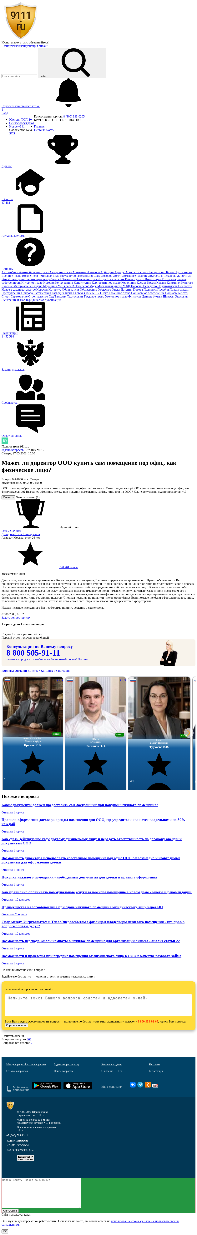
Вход (5, 113)
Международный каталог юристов (26, 1064)
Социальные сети (176, 293)
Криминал (174, 282)
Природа (27, 293)
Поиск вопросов (63, 1071)
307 (29, 1039)
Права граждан (179, 289)
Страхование (19, 296)
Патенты (127, 289)
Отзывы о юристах (17, 1071)
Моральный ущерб (110, 286)
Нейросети (185, 286)
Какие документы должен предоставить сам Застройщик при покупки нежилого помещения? (80, 805)
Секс (105, 293)
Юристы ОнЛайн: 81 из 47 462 (23, 670)
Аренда (120, 272)
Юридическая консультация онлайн (25, 46)
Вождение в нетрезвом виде (41, 275)
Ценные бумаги (152, 296)
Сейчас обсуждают (21, 123)
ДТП (161, 275)
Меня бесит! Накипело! (73, 286)
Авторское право (60, 272)
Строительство (38, 296)
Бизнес (171, 272)
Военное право (12, 275)
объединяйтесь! (39, 42)
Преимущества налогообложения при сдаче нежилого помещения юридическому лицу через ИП (82, 907)
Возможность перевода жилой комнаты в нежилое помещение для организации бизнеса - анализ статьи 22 (91, 941)
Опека (116, 289)
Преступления (11, 293)
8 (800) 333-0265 (74, 116)
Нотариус (55, 289)
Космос (142, 282)
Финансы (135, 296)
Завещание (18, 279)
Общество (105, 289)
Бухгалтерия (184, 272)
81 (26, 1036)
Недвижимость (168, 286)
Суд (51, 296)
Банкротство (157, 272)
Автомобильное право (34, 272)
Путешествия (42, 293)
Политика (150, 289)
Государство (68, 275)
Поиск (48, 670)
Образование (89, 289)
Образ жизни (71, 289)
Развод (56, 293)
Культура (187, 282)
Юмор (21, 300)
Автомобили (10, 272)
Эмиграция (9, 300)
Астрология (133, 272)
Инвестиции (153, 279)
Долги (117, 275)
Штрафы (169, 296)
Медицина (50, 286)
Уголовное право (116, 296)
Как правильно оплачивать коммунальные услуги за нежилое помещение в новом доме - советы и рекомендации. (97, 892)
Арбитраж (107, 272)
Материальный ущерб (28, 286)
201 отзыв (68, 567)
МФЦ (127, 286)
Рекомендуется (11, 530)
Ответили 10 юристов (16, 899)
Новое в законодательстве (19, 289)
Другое (153, 275)
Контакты (154, 1064)
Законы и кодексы (111, 1064)
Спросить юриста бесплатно (21, 106)
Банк (145, 272)
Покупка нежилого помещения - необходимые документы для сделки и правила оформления (79, 877)
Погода (138, 289)
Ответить (8, 497)
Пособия (163, 289)
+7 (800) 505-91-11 (17, 1135)
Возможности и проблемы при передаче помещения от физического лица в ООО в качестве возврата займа (91, 956)
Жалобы (171, 275)
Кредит (161, 282)
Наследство (150, 286)
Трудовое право (94, 296)
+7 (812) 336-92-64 (18, 1145)
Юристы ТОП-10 (20, 119)
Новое (17, 126)
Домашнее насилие (135, 275)
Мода (93, 286)
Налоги (136, 286)
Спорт (6, 296)
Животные (184, 275)
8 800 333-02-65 (148, 1021)
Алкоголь (93, 272)
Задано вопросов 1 (14, 450)
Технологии (75, 296)
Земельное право (87, 279)
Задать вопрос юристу (16, 617)
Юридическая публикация (43, 300)
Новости (42, 289)
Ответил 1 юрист (13, 812)
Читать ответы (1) (27, 497)
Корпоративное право (106, 282)
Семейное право (120, 293)
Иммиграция (116, 279)
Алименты (79, 272)
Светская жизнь (83, 293)
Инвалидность (135, 279)
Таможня (60, 296)
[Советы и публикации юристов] (21, 39)
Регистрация (62, 670)
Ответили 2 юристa (14, 914)
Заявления (69, 279)
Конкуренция (64, 282)
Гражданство (85, 275)
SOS (12, 133)
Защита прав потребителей (44, 279)
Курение (7, 286)
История (49, 282)
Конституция (83, 282)
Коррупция (129, 282)
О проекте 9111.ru (111, 1071)
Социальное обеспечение (148, 293)
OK (5, 1231)
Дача (97, 275)
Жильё (6, 279)
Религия (67, 293)
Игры (103, 279)
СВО (98, 293)
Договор (107, 275)
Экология (181, 296)
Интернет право (32, 282)
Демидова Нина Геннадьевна (21, 534)
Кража (151, 282)
